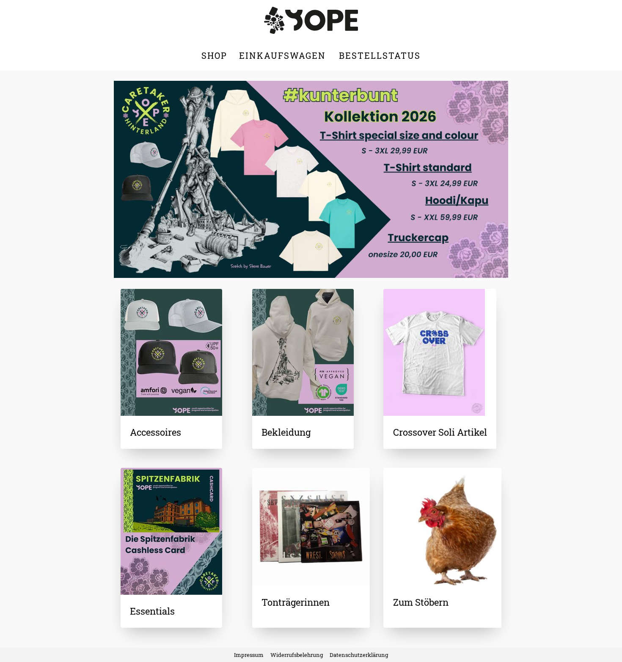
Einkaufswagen (284, 55)
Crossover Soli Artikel (440, 432)
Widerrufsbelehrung (296, 655)
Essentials (152, 611)
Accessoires (155, 432)
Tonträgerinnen (295, 602)
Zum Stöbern (421, 602)
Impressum (249, 655)
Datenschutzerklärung (359, 655)
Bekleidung (286, 432)
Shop (214, 55)
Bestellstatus (380, 55)
